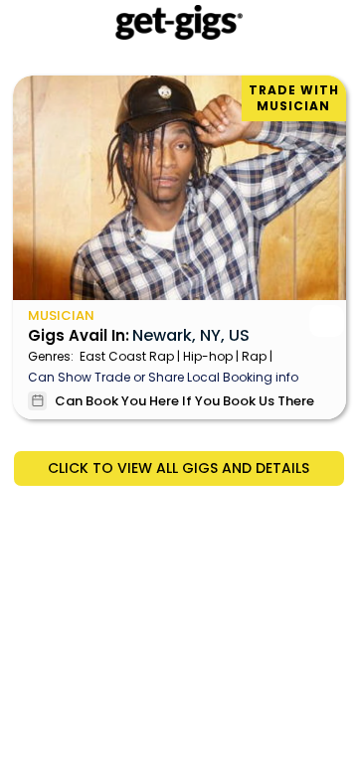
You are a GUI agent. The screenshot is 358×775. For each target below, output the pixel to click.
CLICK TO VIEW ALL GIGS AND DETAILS (178, 468)
